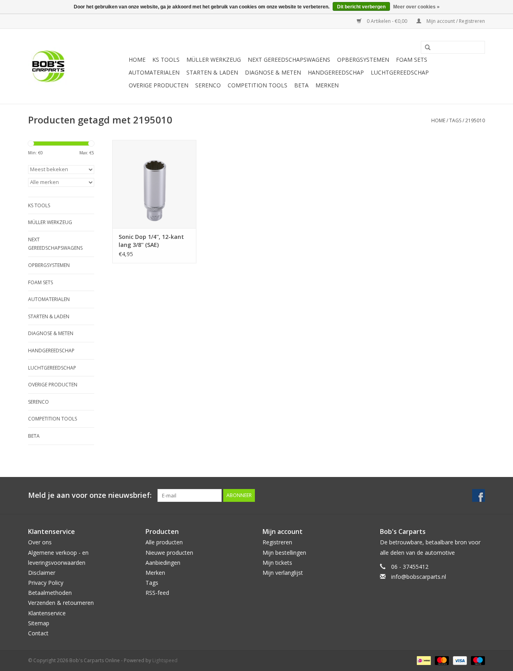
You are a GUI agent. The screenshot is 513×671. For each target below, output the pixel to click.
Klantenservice (47, 613)
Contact (38, 633)
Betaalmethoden (50, 592)
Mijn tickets (277, 562)
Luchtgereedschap (400, 72)
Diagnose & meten (273, 72)
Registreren (277, 542)
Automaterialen (154, 72)
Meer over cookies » (416, 7)
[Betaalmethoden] (423, 660)
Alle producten (164, 542)
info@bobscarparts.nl (418, 576)
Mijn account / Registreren (455, 21)
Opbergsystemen (363, 59)
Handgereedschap (336, 72)
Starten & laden (212, 72)
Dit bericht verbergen (361, 7)
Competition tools (257, 85)
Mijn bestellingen (284, 552)
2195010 (475, 120)
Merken (327, 85)
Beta (301, 85)
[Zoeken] (425, 48)
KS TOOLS (166, 59)
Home (137, 59)
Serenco (208, 85)
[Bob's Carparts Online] (77, 66)
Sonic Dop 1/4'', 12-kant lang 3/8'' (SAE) (151, 241)
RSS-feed (157, 592)
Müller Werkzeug (213, 59)
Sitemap (38, 623)
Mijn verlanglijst (283, 572)
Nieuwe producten (169, 552)
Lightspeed (165, 660)
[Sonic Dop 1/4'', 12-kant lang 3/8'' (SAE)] (154, 184)
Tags (455, 120)
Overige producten (158, 85)
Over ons (40, 542)
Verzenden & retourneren (61, 602)
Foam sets (411, 59)
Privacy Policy (45, 582)
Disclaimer (41, 572)
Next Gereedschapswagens (289, 59)
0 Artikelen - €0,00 (387, 21)
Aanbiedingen (162, 562)
